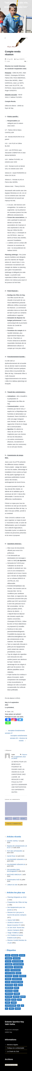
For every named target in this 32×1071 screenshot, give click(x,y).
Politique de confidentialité (15, 1048)
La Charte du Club (13, 1051)
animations (15, 955)
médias (16, 987)
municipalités (9, 987)
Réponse (24, 754)
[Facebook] (8, 719)
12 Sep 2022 (10, 59)
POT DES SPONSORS (14, 851)
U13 (22, 1005)
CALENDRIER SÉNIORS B (16, 864)
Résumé (23, 996)
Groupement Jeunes (17, 981)
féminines (8, 978)
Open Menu (21, 18)
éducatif (17, 1008)
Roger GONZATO (20, 59)
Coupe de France (15, 970)
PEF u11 (16, 990)
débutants (8, 976)
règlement (8, 996)
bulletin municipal (17, 961)
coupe (7, 970)
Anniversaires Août (13, 879)
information (9, 984)
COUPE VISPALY (13, 841)
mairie (20, 984)
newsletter (9, 990)
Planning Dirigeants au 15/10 (16, 897)
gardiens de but (17, 978)
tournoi (14, 1002)
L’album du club (12, 885)
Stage (19, 999)
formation (22, 976)
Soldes (14, 999)
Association (16, 958)
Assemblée (8, 958)
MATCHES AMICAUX (14, 874)
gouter (8, 981)
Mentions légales (12, 1044)
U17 (6, 1008)
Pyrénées (16, 993)
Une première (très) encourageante (13, 870)
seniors (8, 999)
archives (22, 955)
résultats (16, 996)
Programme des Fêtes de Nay (17, 902)
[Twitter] (20, 719)
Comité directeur (18, 964)
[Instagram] (14, 719)
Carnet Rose (11, 856)
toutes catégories (11, 1005)
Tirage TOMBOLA (13, 933)
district (18, 973)
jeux (15, 984)
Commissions (9, 967)
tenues (7, 1002)
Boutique (8, 961)
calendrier (9, 964)
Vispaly (11, 1008)
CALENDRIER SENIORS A (16, 859)
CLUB (8, 61)
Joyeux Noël (11, 920)
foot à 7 (15, 976)
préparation (9, 993)
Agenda (8, 955)
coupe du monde (10, 973)
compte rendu (18, 967)
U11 (18, 1005)
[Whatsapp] (8, 722)
